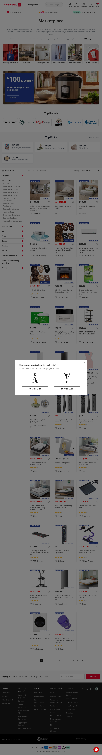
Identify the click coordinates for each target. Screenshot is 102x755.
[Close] (84, 362)
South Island (67, 389)
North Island (35, 389)
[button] (96, 750)
